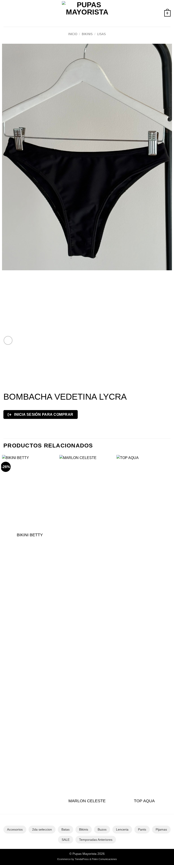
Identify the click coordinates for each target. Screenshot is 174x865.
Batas (65, 829)
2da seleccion (42, 829)
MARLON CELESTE (87, 801)
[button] (6, 13)
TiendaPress (82, 859)
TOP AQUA (144, 801)
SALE (66, 839)
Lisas (101, 34)
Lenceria (122, 829)
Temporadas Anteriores (95, 839)
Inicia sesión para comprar (43, 414)
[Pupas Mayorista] (87, 13)
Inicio (72, 34)
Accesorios (15, 829)
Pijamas (161, 829)
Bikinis (87, 34)
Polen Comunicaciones (104, 859)
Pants (142, 829)
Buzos (102, 829)
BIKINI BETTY (30, 535)
